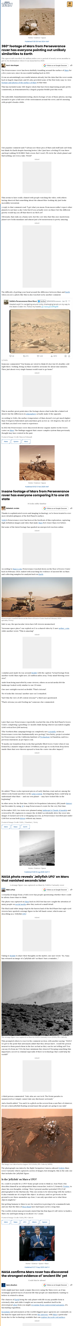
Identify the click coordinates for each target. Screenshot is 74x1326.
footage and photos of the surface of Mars (19, 82)
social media (20, 904)
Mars (66, 70)
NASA (4, 520)
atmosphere (31, 414)
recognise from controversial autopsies (47, 1305)
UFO (24, 914)
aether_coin (64, 628)
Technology (45, 737)
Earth (67, 292)
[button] (71, 66)
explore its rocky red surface (53, 1317)
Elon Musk (26, 1207)
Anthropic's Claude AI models (54, 810)
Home (30, 38)
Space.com (17, 569)
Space (43, 38)
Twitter (66, 1186)
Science (37, 38)
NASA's (61, 1168)
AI (22, 806)
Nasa (46, 1263)
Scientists (6, 1312)
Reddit (34, 673)
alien (15, 1305)
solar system (37, 794)
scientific (52, 731)
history (69, 803)
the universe (42, 1314)
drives (22, 818)
